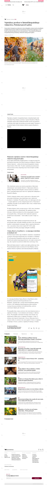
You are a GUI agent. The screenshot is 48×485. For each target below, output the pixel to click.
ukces (27, 5)
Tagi (32, 333)
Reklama (24, 454)
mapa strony (6, 469)
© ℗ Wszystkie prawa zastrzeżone (14, 327)
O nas (5, 454)
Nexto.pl (34, 457)
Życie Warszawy (35, 462)
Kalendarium (14, 469)
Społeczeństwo (23, 174)
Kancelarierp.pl (35, 459)
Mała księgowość (35, 458)
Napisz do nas (7, 457)
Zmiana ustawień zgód (16, 455)
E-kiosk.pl (34, 454)
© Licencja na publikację (12, 326)
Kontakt (6, 455)
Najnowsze (24, 333)
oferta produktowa (24, 469)
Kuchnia (12, 19)
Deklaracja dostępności (16, 459)
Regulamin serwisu (15, 457)
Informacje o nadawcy (16, 458)
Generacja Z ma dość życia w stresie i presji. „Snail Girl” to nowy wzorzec (30, 177)
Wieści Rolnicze (35, 461)
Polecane (15, 333)
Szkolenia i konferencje (9, 466)
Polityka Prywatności (16, 454)
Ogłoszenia (24, 455)
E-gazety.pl (34, 455)
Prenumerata (25, 457)
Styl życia (8, 19)
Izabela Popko (10, 114)
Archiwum (24, 458)
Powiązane (7, 333)
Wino (15, 19)
